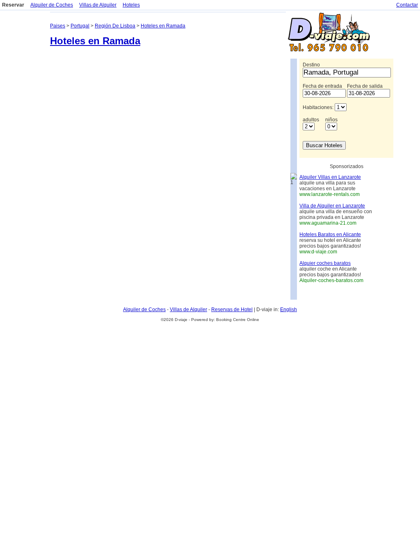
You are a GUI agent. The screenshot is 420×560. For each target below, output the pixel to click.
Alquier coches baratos (325, 263)
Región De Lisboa (115, 26)
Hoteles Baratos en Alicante (330, 234)
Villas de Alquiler (97, 5)
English (288, 309)
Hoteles (131, 5)
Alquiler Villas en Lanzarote (330, 177)
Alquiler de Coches (51, 5)
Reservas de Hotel (232, 309)
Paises (57, 26)
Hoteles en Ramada (163, 26)
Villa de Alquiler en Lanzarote (332, 206)
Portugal (80, 26)
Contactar (407, 5)
